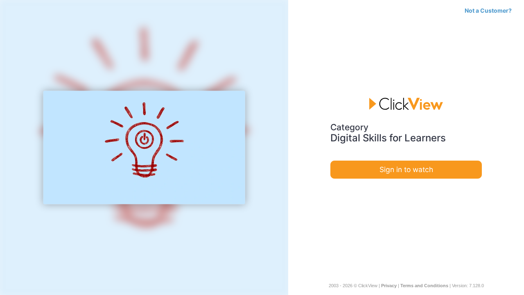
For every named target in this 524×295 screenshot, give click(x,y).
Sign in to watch (406, 169)
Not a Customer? (488, 10)
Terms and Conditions (424, 285)
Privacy (389, 285)
